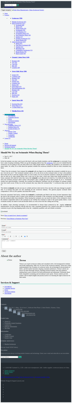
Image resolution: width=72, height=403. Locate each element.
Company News (14, 125)
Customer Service (13, 117)
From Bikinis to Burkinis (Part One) (17, 218)
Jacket (15, 75)
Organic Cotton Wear (20, 57)
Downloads (11, 122)
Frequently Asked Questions (12, 323)
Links (2, 377)
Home (6, 143)
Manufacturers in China (12, 377)
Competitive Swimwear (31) (24, 50)
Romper (16, 61)
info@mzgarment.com (28, 313)
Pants (15, 96)
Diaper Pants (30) (21, 28)
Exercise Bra (17, 104)
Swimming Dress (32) (22, 33)
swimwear (50, 163)
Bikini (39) (19, 27)
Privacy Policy (8, 372)
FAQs (10, 119)
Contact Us (7, 325)
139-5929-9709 (9, 7)
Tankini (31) (19, 47)
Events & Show (14, 128)
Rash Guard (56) (21, 53)
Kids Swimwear (18, 23)
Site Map (7, 328)
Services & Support (10, 145)
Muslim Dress (18, 111)
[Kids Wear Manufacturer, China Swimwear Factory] (28, 10)
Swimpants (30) (20, 30)
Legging (16, 67)
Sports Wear (17, 100)
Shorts (15, 85)
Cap (14, 64)
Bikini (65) (19, 43)
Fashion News (13, 127)
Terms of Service (9, 370)
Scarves (15, 95)
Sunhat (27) (19, 37)
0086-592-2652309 (23, 311)
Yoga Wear (16, 105)
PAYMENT (11, 116)
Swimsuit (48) (20, 25)
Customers (11, 135)
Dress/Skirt (16, 86)
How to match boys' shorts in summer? (15, 215)
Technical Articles (13, 121)
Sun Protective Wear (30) (23, 35)
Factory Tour (12, 131)
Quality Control (13, 133)
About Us (7, 321)
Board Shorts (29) (21, 40)
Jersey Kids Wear (19, 71)
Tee (14, 62)
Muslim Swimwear (19, 22)
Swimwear (17, 18)
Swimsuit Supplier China (42, 377)
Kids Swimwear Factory (27, 377)
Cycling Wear (17, 107)
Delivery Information (10, 326)
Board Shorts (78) (21, 52)
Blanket (15, 90)
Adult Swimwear (19, 42)
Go (18, 5)
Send (3, 251)
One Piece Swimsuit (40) (23, 45)
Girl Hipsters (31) (21, 32)
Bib (14, 66)
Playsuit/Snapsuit (18, 88)
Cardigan (16, 76)
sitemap (6, 373)
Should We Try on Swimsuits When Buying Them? (20, 148)
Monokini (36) (20, 48)
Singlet (15, 81)
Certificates (11, 136)
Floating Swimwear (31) (23, 38)
